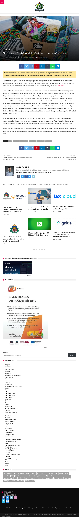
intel (12, 476)
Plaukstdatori (8, 428)
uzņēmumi (60, 478)
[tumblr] (47, 66)
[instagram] (7, 501)
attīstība (9, 473)
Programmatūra (9, 434)
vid (9, 480)
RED (15, 478)
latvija (33, 476)
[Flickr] (15, 497)
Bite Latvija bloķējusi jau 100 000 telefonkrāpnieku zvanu (38, 234)
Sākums (5, 20)
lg (37, 141)
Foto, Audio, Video (10, 393)
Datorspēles (8, 384)
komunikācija (26, 476)
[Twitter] (7, 497)
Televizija (7, 452)
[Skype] (3, 501)
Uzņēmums (48, 141)
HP (5, 401)
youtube (27, 480)
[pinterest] (37, 66)
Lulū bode (61, 86)
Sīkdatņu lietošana (33, 508)
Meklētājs (5, 352)
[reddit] (31, 66)
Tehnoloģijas (8, 447)
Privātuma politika (21, 508)
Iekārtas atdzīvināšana (11, 408)
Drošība (33, 473)
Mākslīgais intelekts (10, 419)
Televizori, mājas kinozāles (12, 454)
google (61, 473)
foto (56, 473)
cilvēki (27, 473)
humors (7, 404)
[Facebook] (3, 497)
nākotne (53, 476)
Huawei (7, 403)
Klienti (19, 476)
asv (4, 473)
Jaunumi (11, 20)
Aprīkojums (8, 366)
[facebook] (21, 66)
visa (18, 480)
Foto (6, 392)
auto (15, 473)
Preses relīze (8, 432)
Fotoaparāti (8, 397)
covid (10, 141)
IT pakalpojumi (59, 508)
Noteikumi (43, 508)
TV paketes (8, 458)
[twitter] (26, 66)
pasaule (64, 476)
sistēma (27, 478)
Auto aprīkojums (9, 369)
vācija (22, 480)
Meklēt (72, 355)
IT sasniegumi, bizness (11, 412)
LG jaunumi (8, 415)
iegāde (31, 141)
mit (43, 476)
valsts (5, 480)
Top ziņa (7, 456)
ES (20, 141)
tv (54, 478)
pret (69, 476)
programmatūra (8, 478)
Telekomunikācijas (10, 450)
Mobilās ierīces (9, 423)
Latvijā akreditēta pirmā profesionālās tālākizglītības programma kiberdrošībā (13, 209)
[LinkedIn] (11, 497)
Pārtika (42, 141)
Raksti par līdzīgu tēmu (11, 184)
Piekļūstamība (10, 508)
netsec (6, 427)
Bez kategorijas (9, 377)
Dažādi (7, 388)
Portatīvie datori (9, 430)
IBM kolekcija (8, 406)
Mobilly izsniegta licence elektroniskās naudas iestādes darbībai (17, 157)
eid (38, 473)
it (35, 141)
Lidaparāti (8, 417)
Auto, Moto (8, 371)
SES (22, 478)
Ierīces (66, 473)
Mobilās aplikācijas (10, 421)
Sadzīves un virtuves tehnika (13, 439)
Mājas (47, 476)
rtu (19, 478)
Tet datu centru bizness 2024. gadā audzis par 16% (64, 208)
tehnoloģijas (49, 478)
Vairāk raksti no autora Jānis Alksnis (34, 184)
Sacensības (8, 438)
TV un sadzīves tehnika (11, 460)
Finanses (7, 390)
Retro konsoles (9, 436)
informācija (7, 476)
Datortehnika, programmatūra (13, 386)
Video (6, 465)
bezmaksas (21, 473)
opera (58, 476)
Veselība (7, 462)
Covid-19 (7, 382)
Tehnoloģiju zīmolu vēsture (12, 449)
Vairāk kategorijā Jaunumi (58, 184)
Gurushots (8, 399)
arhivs (6, 368)
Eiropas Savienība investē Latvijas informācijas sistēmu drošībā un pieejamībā (13, 239)
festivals (25, 141)
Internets (7, 410)
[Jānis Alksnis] (39, 2)
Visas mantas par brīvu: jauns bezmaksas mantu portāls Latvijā (61, 157)
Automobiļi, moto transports (13, 375)
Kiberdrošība (69, 508)
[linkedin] (42, 66)
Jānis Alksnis (10, 57)
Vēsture (7, 463)
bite (6, 380)
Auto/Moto (8, 373)
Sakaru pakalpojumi (10, 441)
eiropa (42, 473)
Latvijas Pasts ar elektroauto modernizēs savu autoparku (38, 208)
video (13, 480)
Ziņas (33, 480)
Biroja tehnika (9, 379)
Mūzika (7, 425)
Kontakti (50, 508)
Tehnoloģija (41, 478)
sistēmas (33, 478)
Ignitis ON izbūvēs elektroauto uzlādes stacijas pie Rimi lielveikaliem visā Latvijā (64, 234)
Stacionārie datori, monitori (12, 445)
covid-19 (15, 141)
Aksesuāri (7, 364)
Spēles (6, 443)
